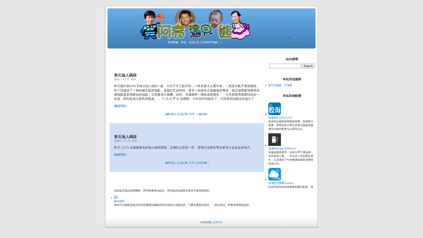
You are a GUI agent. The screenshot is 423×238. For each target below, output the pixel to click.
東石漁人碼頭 (125, 75)
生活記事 (182, 114)
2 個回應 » (202, 114)
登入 (289, 37)
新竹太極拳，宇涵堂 (280, 85)
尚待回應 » (202, 162)
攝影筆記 (170, 114)
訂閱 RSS (218, 222)
